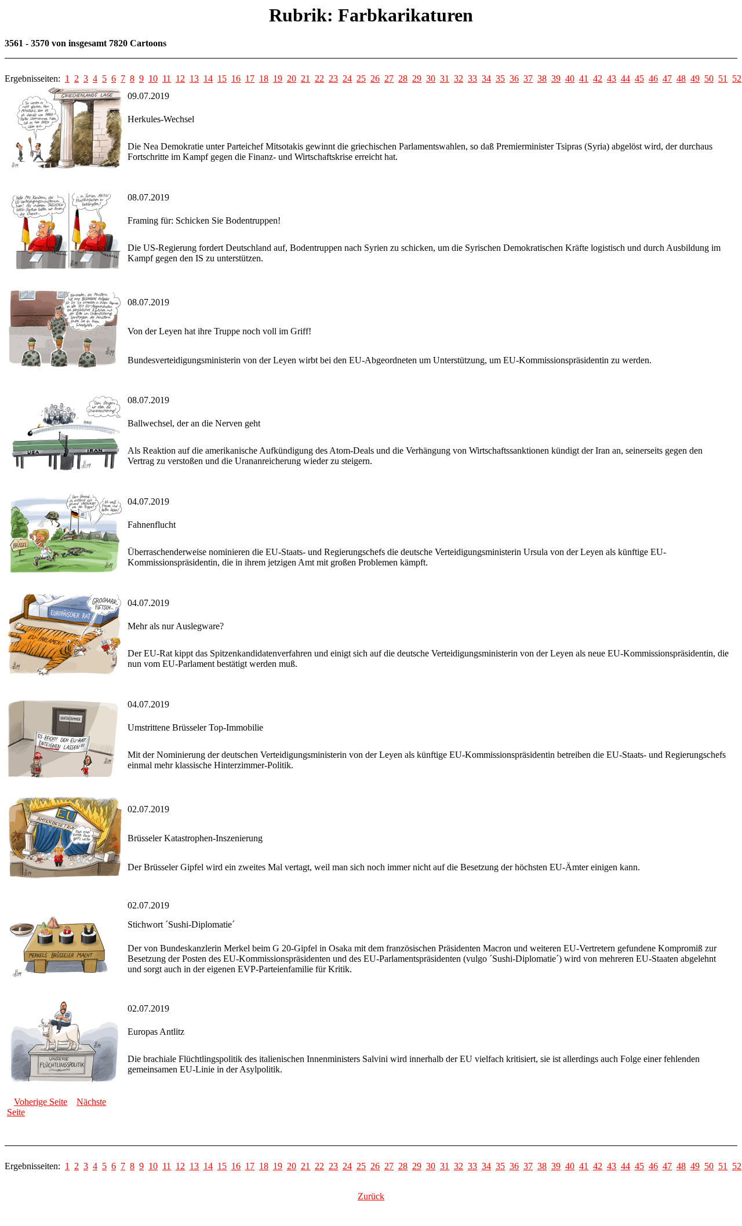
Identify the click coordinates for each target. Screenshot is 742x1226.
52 (736, 78)
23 (333, 78)
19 (277, 78)
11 (166, 78)
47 (667, 78)
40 (569, 78)
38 (542, 78)
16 (236, 78)
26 (375, 78)
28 (403, 78)
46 (653, 78)
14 (208, 78)
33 (472, 78)
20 (291, 78)
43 (611, 78)
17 (249, 78)
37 (528, 78)
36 (514, 78)
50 (709, 78)
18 (263, 78)
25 (361, 78)
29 (416, 78)
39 (556, 78)
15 (222, 78)
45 (639, 78)
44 (625, 78)
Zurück (371, 1196)
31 (444, 78)
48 (681, 78)
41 (583, 78)
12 (180, 78)
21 (305, 78)
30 (430, 78)
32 (458, 78)
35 (500, 78)
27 (389, 78)
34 (486, 78)
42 (597, 78)
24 (347, 78)
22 (319, 78)
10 (153, 78)
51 (723, 78)
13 (194, 78)
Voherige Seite (40, 1102)
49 (695, 78)
